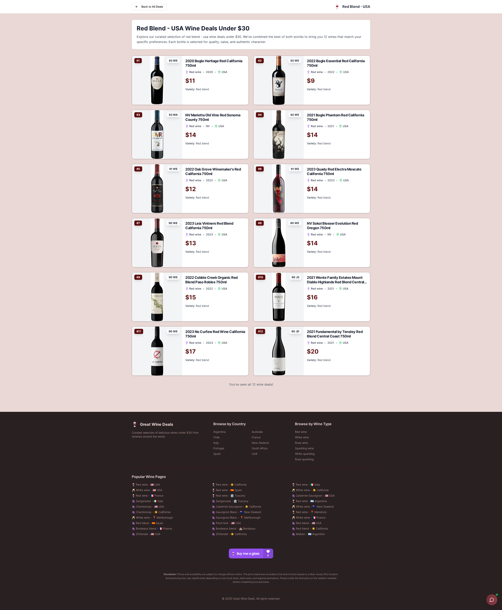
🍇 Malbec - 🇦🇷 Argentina (308, 534)
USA (254, 453)
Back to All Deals (152, 6)
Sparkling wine (304, 448)
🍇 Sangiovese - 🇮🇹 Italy (147, 501)
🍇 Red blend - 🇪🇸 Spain (147, 523)
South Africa (259, 448)
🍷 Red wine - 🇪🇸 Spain (227, 490)
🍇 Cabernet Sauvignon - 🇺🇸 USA (313, 495)
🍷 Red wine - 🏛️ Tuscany (228, 495)
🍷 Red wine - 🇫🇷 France (147, 495)
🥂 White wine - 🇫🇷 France (309, 517)
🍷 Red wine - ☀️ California (229, 484)
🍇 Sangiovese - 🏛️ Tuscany (230, 501)
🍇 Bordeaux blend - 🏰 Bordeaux (234, 528)
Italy (216, 442)
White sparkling (305, 453)
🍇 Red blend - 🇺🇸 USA (306, 523)
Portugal (218, 448)
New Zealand (260, 442)
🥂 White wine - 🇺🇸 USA (147, 490)
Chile (216, 437)
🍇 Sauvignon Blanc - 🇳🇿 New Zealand (236, 512)
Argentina (219, 431)
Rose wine (301, 442)
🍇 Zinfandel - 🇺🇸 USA (146, 534)
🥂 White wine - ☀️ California (310, 490)
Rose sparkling (304, 459)
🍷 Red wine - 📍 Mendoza (309, 512)
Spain (217, 453)
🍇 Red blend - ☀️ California (310, 528)
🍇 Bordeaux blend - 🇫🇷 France (152, 528)
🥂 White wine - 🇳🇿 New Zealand (313, 506)
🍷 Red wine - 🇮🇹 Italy (306, 484)
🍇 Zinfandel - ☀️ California (229, 534)
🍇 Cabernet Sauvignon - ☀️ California (236, 506)
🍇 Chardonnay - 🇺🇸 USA (148, 506)
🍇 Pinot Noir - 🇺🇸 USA (226, 523)
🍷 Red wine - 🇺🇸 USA (146, 484)
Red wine (301, 431)
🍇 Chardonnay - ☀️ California (151, 512)
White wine (302, 437)
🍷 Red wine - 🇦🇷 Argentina (309, 501)
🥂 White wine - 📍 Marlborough (152, 517)
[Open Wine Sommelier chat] (491, 599)
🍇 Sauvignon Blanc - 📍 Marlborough (236, 517)
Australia (257, 431)
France (256, 437)
